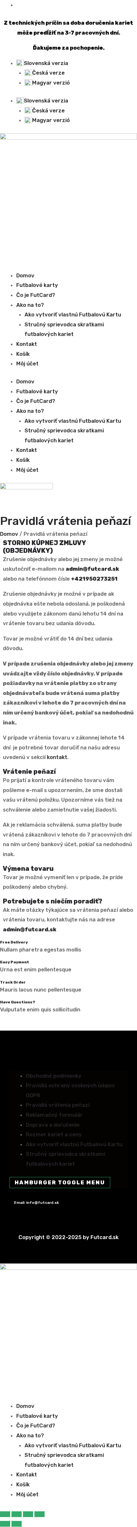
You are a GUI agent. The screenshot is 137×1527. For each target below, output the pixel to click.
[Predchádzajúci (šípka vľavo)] (5, 1524)
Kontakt (26, 344)
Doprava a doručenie (53, 1125)
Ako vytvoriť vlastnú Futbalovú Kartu (73, 314)
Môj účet (27, 363)
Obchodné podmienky (54, 1076)
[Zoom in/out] (5, 1514)
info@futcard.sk (42, 1202)
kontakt (57, 757)
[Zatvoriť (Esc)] (39, 1514)
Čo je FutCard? (35, 295)
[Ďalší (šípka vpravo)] (16, 1524)
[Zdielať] (28, 1514)
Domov (25, 275)
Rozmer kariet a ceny (54, 1134)
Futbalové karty (37, 285)
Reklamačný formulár (54, 1115)
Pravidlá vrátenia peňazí (58, 1105)
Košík (23, 354)
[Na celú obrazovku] (16, 1514)
